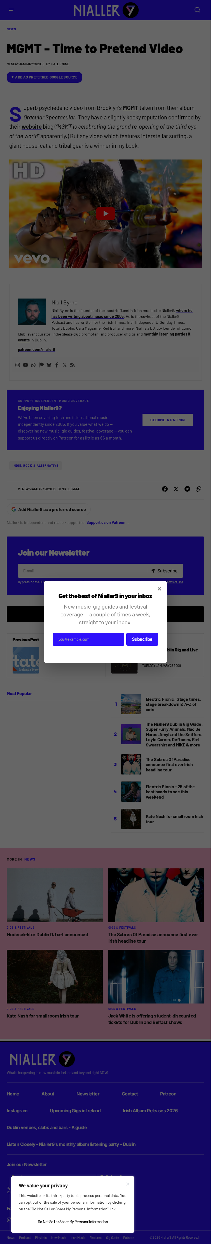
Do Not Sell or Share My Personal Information (73, 1221)
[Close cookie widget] (127, 1184)
